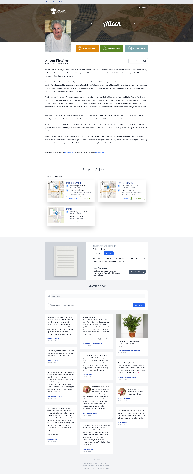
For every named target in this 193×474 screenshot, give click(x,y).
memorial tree (69, 152)
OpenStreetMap (98, 468)
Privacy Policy (91, 465)
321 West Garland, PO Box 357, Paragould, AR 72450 (80, 193)
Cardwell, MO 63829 (77, 218)
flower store (99, 152)
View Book (97, 253)
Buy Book (109, 253)
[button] (56, 187)
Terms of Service (102, 465)
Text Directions (72, 198)
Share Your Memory (137, 272)
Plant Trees (87, 198)
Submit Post (139, 305)
